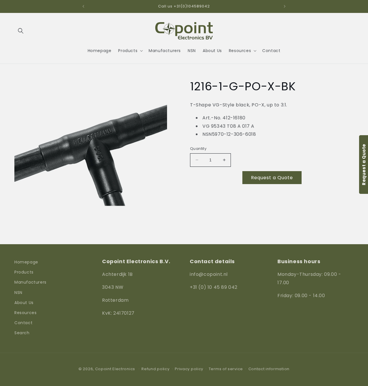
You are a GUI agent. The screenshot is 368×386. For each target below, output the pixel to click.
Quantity (198, 148)
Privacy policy (189, 369)
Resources (25, 313)
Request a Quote (272, 177)
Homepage (26, 262)
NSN (18, 292)
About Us (24, 302)
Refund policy (155, 369)
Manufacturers (30, 282)
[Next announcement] (284, 6)
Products (24, 272)
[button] (20, 30)
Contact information (269, 369)
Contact (23, 323)
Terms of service (226, 369)
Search (22, 333)
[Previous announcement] (83, 6)
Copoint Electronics (115, 369)
